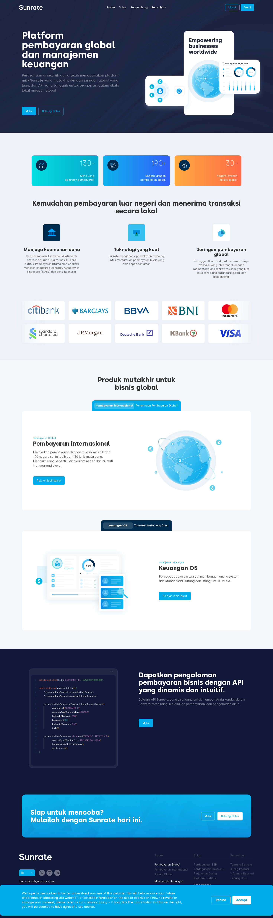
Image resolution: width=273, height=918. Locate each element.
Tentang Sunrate (241, 864)
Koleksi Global (163, 874)
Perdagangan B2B (205, 864)
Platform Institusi (205, 878)
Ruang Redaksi (239, 869)
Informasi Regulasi (242, 873)
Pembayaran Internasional (171, 869)
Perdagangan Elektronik (209, 869)
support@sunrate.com (39, 881)
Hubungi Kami (239, 878)
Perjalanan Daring (205, 873)
